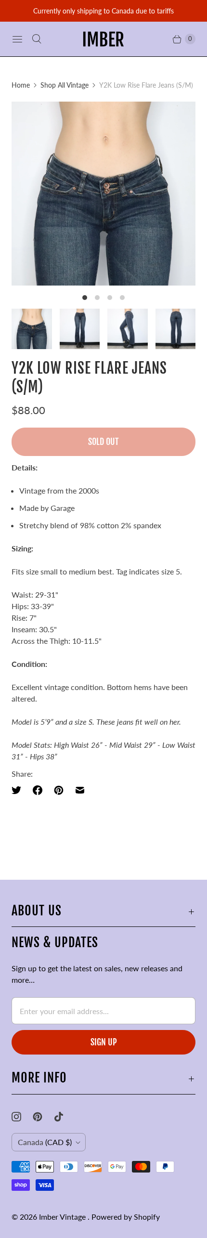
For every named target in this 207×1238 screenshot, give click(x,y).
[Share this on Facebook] (37, 790)
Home (21, 85)
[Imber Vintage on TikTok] (64, 1116)
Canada (45, 1142)
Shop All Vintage (64, 85)
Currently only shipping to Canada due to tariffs (103, 11)
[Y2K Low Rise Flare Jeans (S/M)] (103, 194)
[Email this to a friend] (80, 790)
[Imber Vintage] (103, 39)
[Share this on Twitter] (19, 790)
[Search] (36, 39)
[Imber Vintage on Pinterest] (43, 1116)
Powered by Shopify (125, 1216)
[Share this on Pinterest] (58, 790)
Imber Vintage (63, 1216)
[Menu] (17, 39)
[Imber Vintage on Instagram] (22, 1116)
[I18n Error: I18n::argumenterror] (32, 329)
